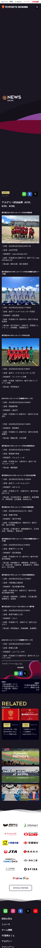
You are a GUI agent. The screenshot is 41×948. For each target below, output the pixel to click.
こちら (20, 663)
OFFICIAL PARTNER (20, 888)
